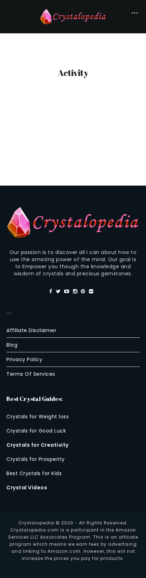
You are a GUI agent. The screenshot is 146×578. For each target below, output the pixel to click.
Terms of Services (30, 374)
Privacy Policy (24, 359)
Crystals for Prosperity (35, 459)
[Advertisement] (73, 130)
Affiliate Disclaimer (31, 330)
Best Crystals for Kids (34, 473)
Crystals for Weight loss (37, 416)
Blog (11, 344)
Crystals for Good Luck (36, 430)
